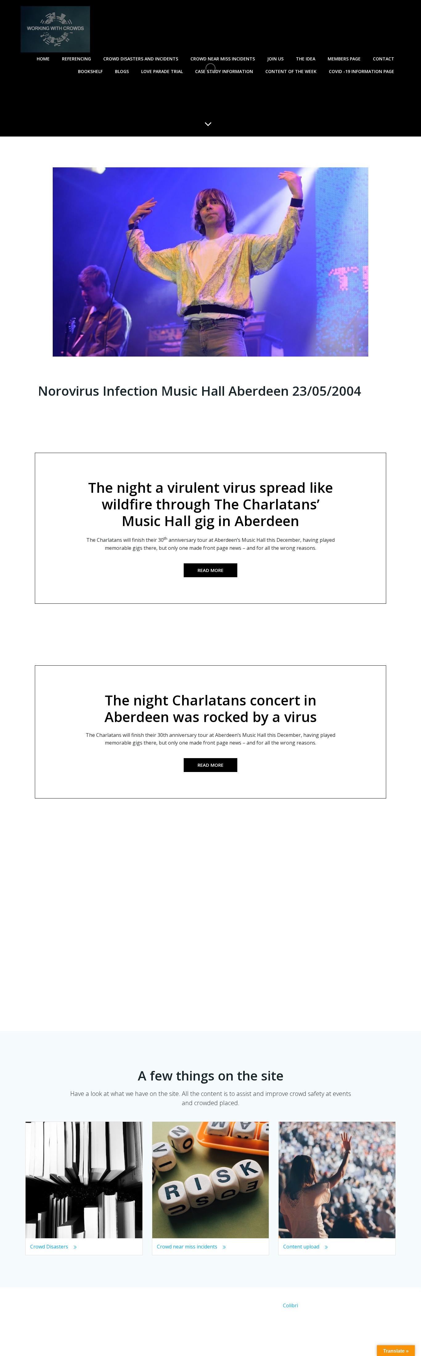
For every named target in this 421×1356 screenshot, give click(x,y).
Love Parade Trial (162, 71)
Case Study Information (224, 71)
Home (43, 59)
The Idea (305, 59)
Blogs (122, 71)
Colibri (290, 1305)
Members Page (344, 59)
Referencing (76, 59)
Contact (383, 59)
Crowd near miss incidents (222, 59)
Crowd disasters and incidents (140, 59)
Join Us (275, 59)
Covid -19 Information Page (361, 71)
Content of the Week (291, 71)
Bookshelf (90, 71)
